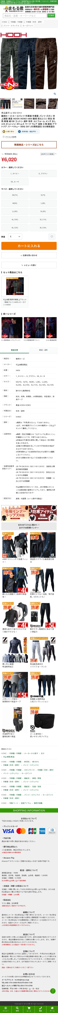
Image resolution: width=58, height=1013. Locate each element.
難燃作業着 (38, 803)
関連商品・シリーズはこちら (29, 144)
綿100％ (35, 761)
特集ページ (13, 803)
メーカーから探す (31, 753)
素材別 (26, 761)
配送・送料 (43, 350)
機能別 (26, 778)
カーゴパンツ (28, 25)
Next (54, 61)
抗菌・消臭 (36, 786)
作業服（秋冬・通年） (34, 22)
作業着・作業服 (17, 22)
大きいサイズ (29, 770)
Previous (3, 61)
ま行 (42, 753)
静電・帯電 (36, 778)
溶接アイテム (26, 803)
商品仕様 (14, 350)
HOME (4, 22)
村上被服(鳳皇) (9, 757)
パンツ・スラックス (11, 25)
